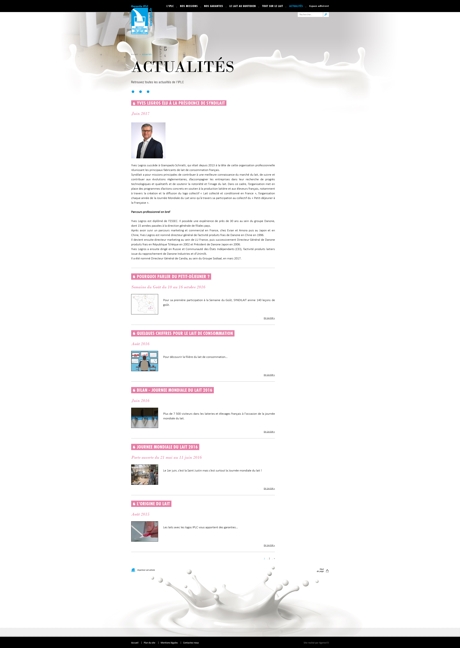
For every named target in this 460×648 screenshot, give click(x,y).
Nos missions (189, 6)
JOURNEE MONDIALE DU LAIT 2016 (167, 447)
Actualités (296, 6)
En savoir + (269, 318)
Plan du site (149, 643)
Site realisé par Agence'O (316, 643)
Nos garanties (213, 6)
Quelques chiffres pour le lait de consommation (185, 333)
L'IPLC (170, 6)
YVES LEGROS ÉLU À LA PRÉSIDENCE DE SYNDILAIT (181, 103)
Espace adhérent (319, 5)
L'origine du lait (153, 503)
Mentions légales (169, 643)
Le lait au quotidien (242, 6)
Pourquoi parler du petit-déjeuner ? (173, 276)
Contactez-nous (191, 643)
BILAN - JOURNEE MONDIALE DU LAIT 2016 (174, 390)
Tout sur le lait (272, 6)
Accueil (134, 54)
